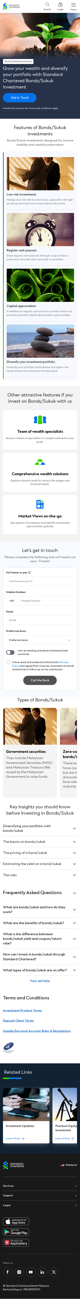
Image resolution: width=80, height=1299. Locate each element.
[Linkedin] (42, 1272)
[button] (10, 652)
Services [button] (8, 1186)
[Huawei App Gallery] (16, 1243)
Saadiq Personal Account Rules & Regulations (37, 1031)
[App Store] (16, 1221)
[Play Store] (16, 1232)
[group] (26, 1115)
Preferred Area (18, 640)
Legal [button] (7, 1205)
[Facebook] (7, 1272)
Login (60, 9)
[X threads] (53, 1272)
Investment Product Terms (22, 1010)
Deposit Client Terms (18, 1021)
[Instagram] (19, 1272)
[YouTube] (30, 1272)
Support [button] (8, 1195)
